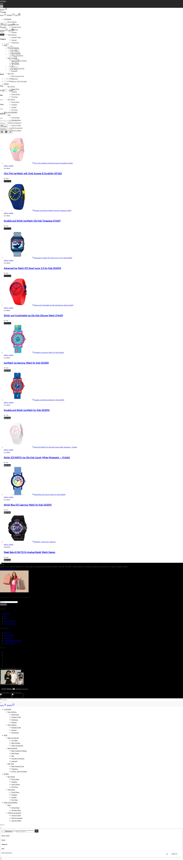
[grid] (2, 131)
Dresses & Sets (16, 27)
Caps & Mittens (16, 130)
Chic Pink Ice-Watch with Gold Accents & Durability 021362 (33, 173)
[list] (10, 131)
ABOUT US (7, 633)
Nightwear (14, 30)
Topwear (14, 32)
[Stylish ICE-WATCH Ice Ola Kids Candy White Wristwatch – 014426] (40, 447)
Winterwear (15, 42)
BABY (5, 45)
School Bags (15, 117)
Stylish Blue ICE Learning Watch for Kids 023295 (28, 504)
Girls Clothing (12, 35)
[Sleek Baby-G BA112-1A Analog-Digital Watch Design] (30, 542)
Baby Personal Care (17, 76)
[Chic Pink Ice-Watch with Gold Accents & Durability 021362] (38, 163)
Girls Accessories (16, 128)
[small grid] (6, 131)
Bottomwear (15, 24)
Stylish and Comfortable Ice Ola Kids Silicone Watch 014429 (33, 315)
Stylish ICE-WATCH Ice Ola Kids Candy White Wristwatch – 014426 (37, 457)
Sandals (13, 107)
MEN (1, 4)
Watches (16, 120)
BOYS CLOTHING (9, 621)
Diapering (14, 79)
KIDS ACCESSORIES (10, 112)
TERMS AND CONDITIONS (13, 641)
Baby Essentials (12, 748)
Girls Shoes (11, 99)
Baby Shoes (15, 753)
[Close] (1, 702)
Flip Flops (14, 97)
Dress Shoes (15, 89)
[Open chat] (173, 855)
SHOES (6, 84)
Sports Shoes (15, 94)
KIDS (1, 6)
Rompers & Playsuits (17, 68)
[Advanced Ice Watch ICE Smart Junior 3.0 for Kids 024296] (38, 258)
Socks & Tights (16, 125)
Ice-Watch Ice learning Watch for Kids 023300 (26, 362)
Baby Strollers (15, 743)
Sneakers (14, 105)
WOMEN (3, 1)
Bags (9, 115)
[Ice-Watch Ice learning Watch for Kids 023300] (34, 352)
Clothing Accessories (14, 123)
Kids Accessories (8, 120)
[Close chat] (1, 859)
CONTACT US (8, 638)
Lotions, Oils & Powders (19, 81)
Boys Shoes (11, 86)
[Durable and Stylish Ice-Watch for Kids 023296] (34, 400)
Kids (1, 120)
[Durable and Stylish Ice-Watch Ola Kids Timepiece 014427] (37, 211)
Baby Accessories (13, 738)
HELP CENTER (8, 636)
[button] (7, 181)
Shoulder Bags (16, 810)
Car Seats (14, 740)
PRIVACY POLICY (9, 643)
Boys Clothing (12, 22)
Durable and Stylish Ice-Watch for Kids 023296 (27, 410)
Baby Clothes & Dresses (19, 61)
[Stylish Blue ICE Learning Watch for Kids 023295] (34, 495)
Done (2, 34)
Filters (5, 126)
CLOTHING (7, 19)
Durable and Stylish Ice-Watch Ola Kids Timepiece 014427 (32, 220)
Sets (12, 756)
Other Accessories (17, 55)
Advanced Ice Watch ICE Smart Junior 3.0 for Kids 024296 (32, 268)
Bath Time (11, 73)
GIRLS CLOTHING (10, 624)
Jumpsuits (14, 71)
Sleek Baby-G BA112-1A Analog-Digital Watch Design (29, 552)
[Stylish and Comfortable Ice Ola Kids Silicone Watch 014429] (38, 305)
